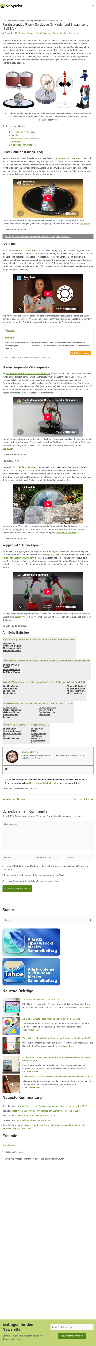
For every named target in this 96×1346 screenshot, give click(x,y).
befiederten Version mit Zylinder (17, 558)
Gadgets (48, 33)
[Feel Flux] (48, 330)
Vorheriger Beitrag (14, 799)
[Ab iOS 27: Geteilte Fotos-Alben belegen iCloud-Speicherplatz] (11, 1026)
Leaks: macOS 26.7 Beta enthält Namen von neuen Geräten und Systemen (57, 1076)
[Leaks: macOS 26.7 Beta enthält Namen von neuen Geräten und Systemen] (11, 1084)
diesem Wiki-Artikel (24, 617)
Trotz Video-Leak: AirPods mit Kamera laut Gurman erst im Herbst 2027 (56, 1038)
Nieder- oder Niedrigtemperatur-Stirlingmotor (27, 373)
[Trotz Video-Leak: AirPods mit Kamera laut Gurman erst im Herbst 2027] (11, 1045)
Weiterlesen (84, 1007)
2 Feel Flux (14, 135)
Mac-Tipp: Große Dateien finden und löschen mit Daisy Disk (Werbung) (38, 236)
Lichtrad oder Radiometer (24, 467)
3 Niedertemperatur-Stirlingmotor (25, 138)
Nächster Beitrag (83, 799)
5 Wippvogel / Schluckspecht (22, 145)
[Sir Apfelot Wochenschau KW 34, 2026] (11, 1007)
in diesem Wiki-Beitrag (66, 532)
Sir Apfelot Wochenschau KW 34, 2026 (40, 999)
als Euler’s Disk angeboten (68, 158)
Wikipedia (84, 223)
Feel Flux (9, 337)
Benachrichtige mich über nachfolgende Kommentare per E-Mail (34, 875)
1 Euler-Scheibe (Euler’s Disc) (22, 132)
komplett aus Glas (50, 554)
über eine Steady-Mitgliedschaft (44, 783)
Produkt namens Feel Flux (28, 250)
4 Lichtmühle (15, 141)
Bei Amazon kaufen (81, 353)
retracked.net (8, 1145)
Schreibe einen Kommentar (67, 33)
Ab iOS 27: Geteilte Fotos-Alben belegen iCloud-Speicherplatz (51, 1019)
